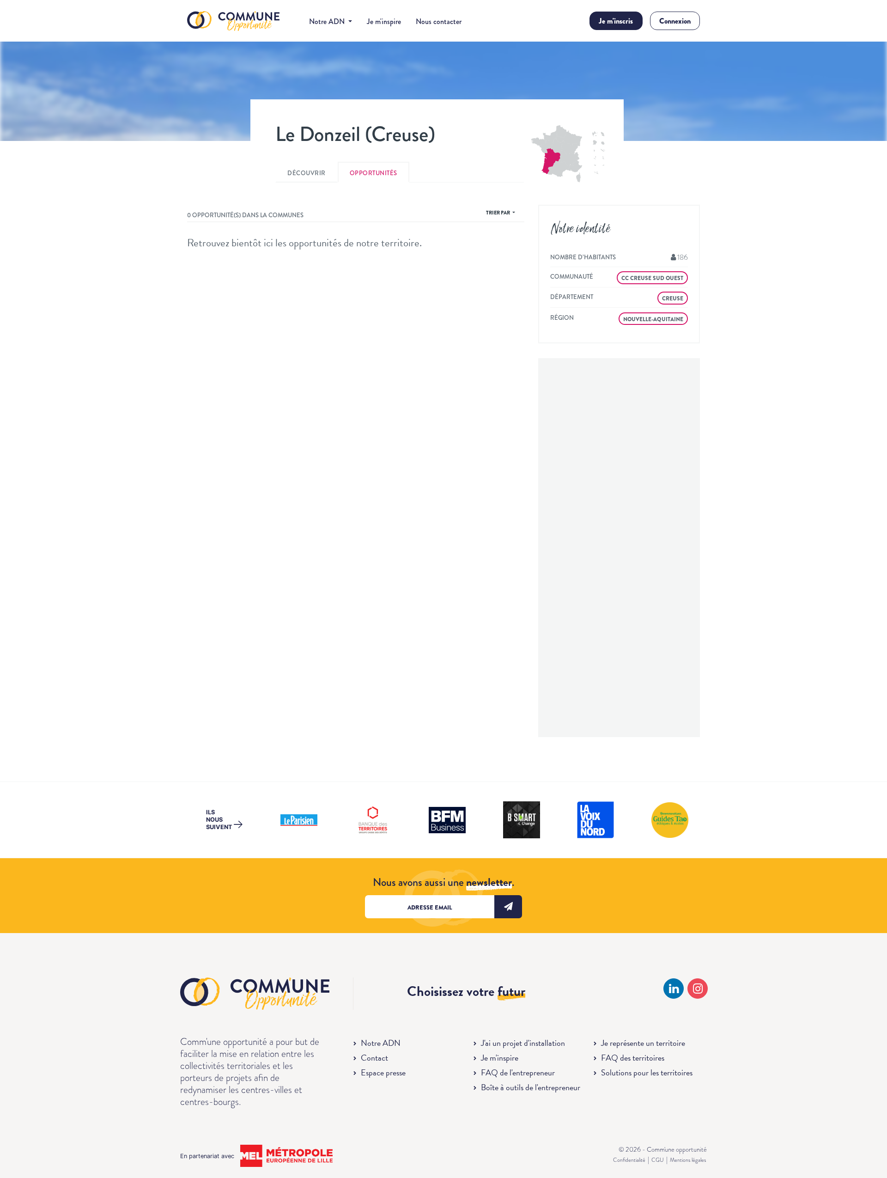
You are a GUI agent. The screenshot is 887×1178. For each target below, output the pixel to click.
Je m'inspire (384, 21)
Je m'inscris (616, 21)
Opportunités (373, 173)
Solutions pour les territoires (647, 1072)
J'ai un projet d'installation (523, 1043)
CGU (657, 1160)
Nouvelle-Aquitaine (653, 319)
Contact (374, 1057)
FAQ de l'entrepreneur (518, 1072)
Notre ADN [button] (327, 21)
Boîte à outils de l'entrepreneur (530, 1087)
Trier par (498, 212)
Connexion (675, 21)
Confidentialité (629, 1160)
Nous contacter (439, 21)
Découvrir (306, 173)
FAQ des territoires (632, 1057)
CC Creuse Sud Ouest (652, 278)
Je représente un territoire (643, 1043)
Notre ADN (381, 1043)
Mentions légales (688, 1160)
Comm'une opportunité (233, 21)
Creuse (672, 298)
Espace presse (383, 1072)
